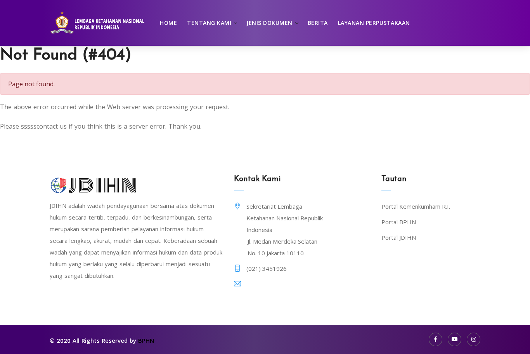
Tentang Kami (209, 22)
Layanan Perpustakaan (374, 22)
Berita (318, 22)
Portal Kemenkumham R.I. (415, 206)
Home (168, 22)
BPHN (146, 340)
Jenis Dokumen (269, 22)
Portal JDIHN (398, 237)
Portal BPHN (398, 222)
